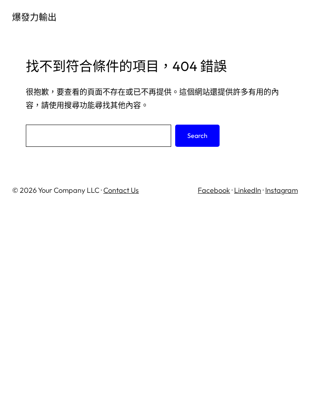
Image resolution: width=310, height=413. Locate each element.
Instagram (281, 190)
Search (197, 135)
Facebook (214, 190)
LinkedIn (247, 190)
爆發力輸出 (34, 17)
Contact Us (121, 190)
